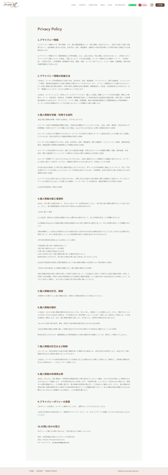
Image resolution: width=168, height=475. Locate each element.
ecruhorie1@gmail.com (60, 442)
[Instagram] (152, 5)
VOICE (110, 5)
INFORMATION (120, 5)
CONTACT (39, 471)
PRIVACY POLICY (51, 471)
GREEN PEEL (93, 5)
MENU (103, 5)
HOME (73, 5)
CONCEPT (82, 5)
